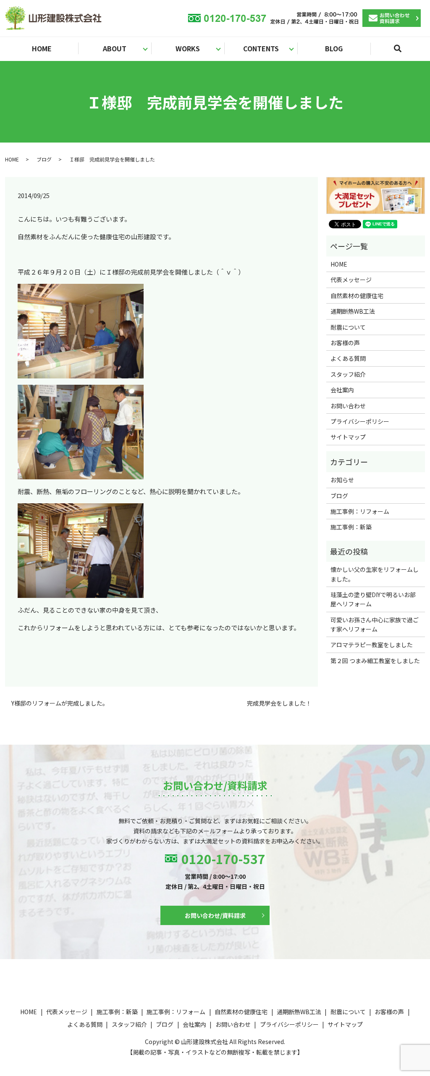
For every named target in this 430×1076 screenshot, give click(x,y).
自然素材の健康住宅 (356, 295)
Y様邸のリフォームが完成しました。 (59, 703)
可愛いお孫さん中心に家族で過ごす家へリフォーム (374, 624)
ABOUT (114, 48)
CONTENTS (261, 48)
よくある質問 (348, 358)
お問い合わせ (348, 406)
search (403, 52)
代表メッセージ (351, 279)
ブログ (44, 159)
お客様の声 (345, 342)
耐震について (348, 327)
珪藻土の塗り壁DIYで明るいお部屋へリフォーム (373, 599)
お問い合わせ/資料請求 (215, 915)
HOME (42, 48)
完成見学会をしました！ (279, 703)
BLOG (334, 48)
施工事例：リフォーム (359, 511)
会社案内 (342, 390)
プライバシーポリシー (359, 421)
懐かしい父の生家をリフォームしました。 (374, 574)
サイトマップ (348, 437)
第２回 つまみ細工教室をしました (375, 660)
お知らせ (342, 480)
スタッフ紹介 (348, 374)
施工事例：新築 (351, 527)
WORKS (188, 48)
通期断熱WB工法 (352, 311)
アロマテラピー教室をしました (371, 644)
